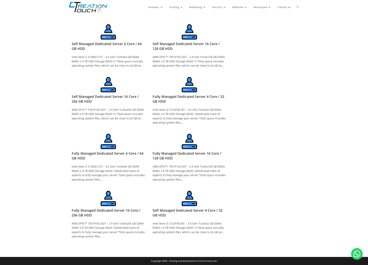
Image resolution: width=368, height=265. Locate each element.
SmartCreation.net (207, 261)
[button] (357, 254)
